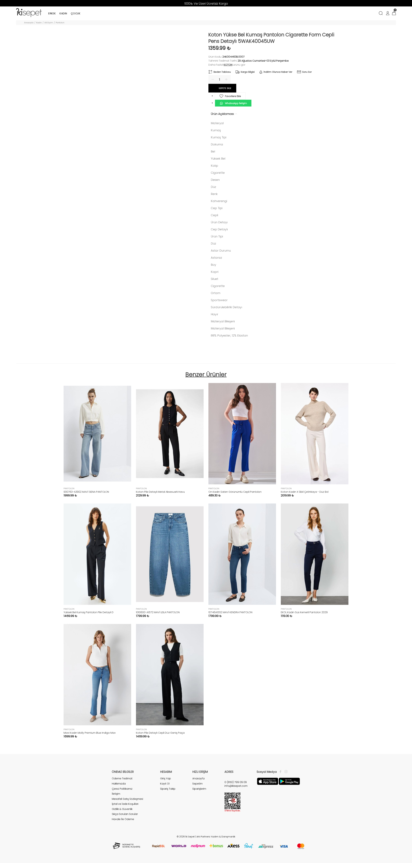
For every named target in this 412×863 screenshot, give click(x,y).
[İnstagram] (285, 772)
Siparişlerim (199, 789)
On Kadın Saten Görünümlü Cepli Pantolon (235, 492)
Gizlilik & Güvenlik (122, 809)
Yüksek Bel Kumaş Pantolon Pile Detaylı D (88, 612)
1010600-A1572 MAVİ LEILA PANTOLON (158, 612)
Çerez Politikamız (122, 789)
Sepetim (197, 783)
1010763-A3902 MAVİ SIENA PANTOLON (86, 492)
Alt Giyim (48, 22)
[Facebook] (281, 772)
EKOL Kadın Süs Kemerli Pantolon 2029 (304, 612)
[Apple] (267, 781)
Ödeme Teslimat (122, 778)
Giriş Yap (165, 778)
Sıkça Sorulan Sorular (125, 814)
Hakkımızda (119, 783)
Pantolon (60, 22)
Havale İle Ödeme (123, 819)
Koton (228, 65)
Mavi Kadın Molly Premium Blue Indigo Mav (90, 733)
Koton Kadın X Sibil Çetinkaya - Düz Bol (304, 492)
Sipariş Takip (167, 789)
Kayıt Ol (164, 783)
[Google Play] (289, 781)
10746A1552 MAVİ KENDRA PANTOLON (230, 612)
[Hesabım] (387, 13)
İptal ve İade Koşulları (125, 804)
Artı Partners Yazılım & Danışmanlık (216, 836)
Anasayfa (28, 22)
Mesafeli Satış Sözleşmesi (127, 799)
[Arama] (381, 13)
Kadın (39, 22)
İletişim (116, 794)
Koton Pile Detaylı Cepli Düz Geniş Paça (160, 733)
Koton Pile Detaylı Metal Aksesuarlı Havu (160, 492)
